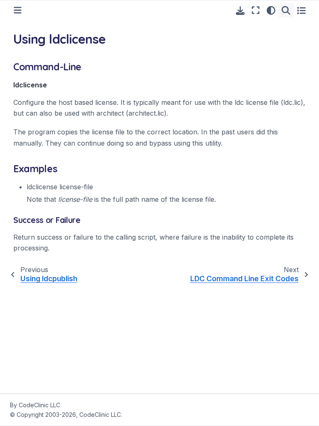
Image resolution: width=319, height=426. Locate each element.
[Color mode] (271, 10)
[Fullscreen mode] (255, 10)
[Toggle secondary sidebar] (301, 10)
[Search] (286, 10)
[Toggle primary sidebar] (17, 10)
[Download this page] (240, 10)
